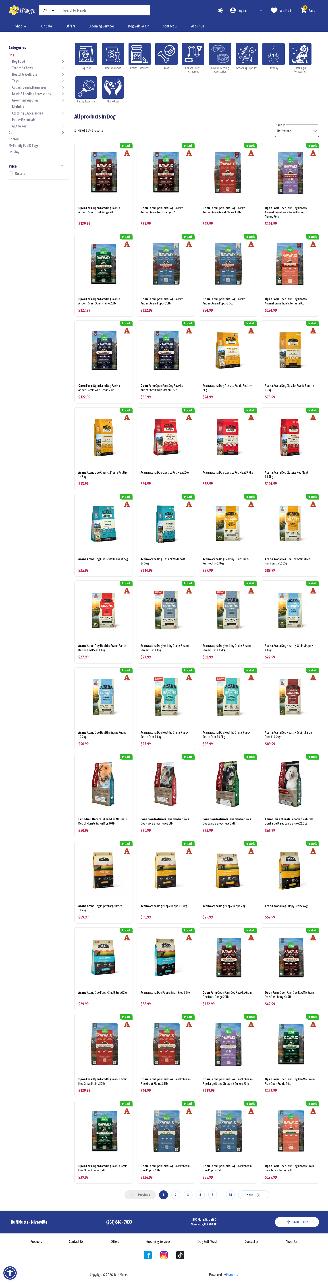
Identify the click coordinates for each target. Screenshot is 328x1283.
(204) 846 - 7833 (119, 1222)
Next (250, 1195)
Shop (18, 26)
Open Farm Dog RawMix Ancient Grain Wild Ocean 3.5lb (162, 388)
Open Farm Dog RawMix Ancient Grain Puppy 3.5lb (224, 301)
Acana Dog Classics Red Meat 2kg (165, 472)
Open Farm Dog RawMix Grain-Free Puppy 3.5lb (228, 1168)
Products (36, 1241)
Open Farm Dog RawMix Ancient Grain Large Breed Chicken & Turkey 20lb (286, 212)
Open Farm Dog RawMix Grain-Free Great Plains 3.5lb (166, 1081)
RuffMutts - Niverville (29, 1222)
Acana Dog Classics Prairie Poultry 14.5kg (102, 475)
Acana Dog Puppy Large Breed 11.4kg (100, 908)
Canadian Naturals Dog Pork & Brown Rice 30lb (165, 821)
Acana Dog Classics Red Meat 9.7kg (228, 472)
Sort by (281, 124)
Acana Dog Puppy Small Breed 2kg (103, 992)
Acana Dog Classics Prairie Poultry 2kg (227, 388)
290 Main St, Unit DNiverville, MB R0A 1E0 (204, 1222)
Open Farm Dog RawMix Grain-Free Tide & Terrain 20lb (290, 1168)
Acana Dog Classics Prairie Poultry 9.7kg (289, 388)
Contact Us (76, 1241)
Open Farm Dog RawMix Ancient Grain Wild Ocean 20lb (99, 388)
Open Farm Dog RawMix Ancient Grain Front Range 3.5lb (162, 210)
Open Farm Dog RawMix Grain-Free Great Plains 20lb (103, 1081)
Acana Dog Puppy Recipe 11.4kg (164, 906)
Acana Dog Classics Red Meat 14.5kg (286, 475)
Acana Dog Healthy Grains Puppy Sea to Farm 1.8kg (165, 735)
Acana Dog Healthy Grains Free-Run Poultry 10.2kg (288, 561)
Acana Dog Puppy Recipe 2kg (224, 906)
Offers (70, 26)
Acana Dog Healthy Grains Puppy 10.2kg (102, 735)
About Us (197, 26)
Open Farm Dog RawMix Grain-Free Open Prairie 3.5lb (103, 1168)
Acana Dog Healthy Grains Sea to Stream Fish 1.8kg (165, 648)
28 (230, 1195)
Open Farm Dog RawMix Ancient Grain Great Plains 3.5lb (224, 210)
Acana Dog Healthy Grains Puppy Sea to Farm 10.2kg (227, 735)
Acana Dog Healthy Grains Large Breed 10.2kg (288, 735)
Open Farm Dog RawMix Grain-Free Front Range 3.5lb (290, 995)
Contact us (170, 26)
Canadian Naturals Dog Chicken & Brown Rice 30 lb (102, 821)
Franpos (232, 1274)
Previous (144, 1195)
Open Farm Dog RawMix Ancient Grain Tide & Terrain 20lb (286, 301)
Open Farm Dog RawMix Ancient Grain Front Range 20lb (99, 210)
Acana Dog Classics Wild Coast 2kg (103, 559)
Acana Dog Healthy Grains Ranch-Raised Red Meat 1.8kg (102, 648)
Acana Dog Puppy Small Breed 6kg (165, 992)
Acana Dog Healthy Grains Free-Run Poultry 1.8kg (226, 561)
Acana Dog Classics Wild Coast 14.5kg (163, 561)
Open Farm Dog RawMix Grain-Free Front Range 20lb (228, 995)
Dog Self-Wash (138, 26)
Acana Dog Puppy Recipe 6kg (286, 906)
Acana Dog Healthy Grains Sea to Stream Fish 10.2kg (227, 648)
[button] (10, 1273)
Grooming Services (102, 26)
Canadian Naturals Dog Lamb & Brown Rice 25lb (227, 821)
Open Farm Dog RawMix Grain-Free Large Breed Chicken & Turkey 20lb (228, 1081)
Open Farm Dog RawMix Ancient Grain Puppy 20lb (162, 301)
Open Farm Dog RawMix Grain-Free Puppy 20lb (166, 1168)
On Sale (46, 26)
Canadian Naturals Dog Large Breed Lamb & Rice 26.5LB (289, 821)
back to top (300, 1222)
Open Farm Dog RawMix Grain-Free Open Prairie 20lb (290, 1081)
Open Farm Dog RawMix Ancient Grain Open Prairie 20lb (99, 301)
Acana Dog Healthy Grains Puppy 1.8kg (289, 648)
